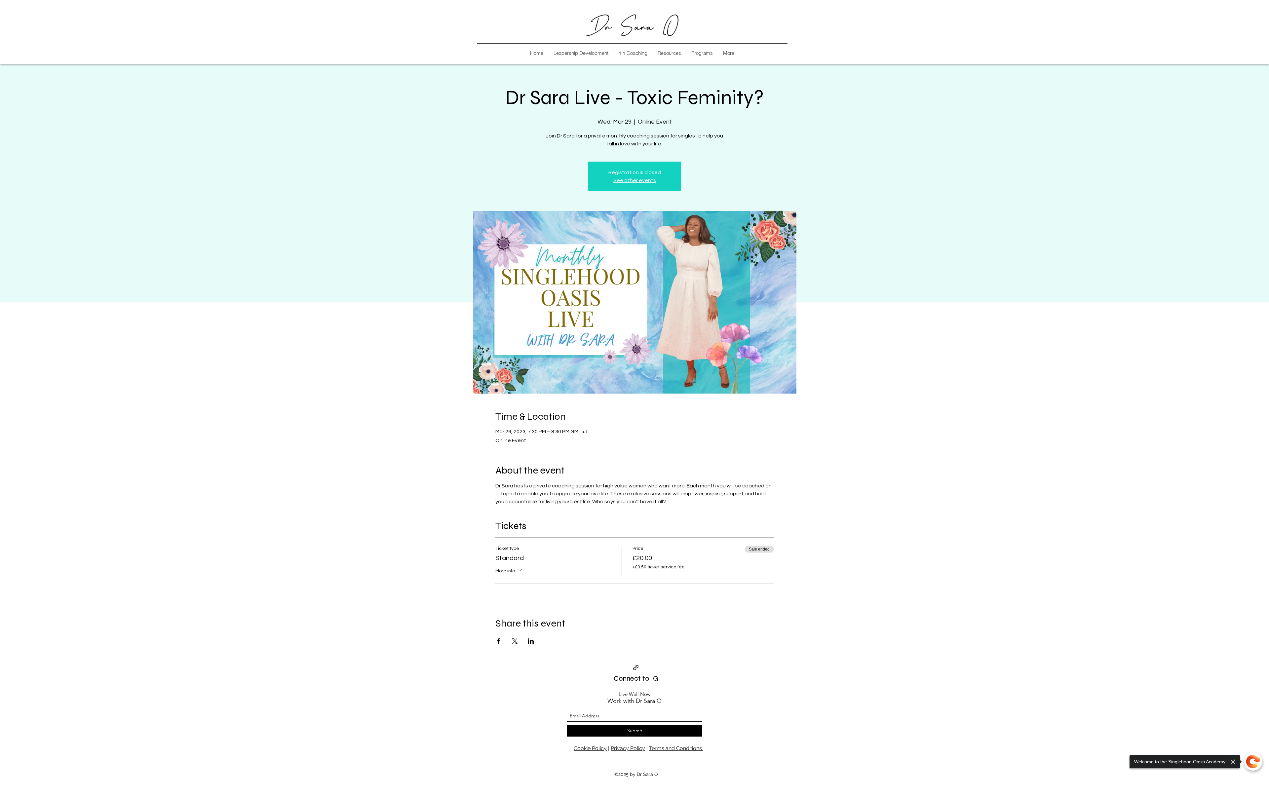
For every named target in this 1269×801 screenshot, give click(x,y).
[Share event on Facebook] (498, 641)
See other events (634, 180)
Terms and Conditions (676, 748)
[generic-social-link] (636, 667)
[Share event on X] (515, 641)
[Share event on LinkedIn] (531, 641)
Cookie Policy (590, 748)
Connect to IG (636, 678)
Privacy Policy (628, 748)
